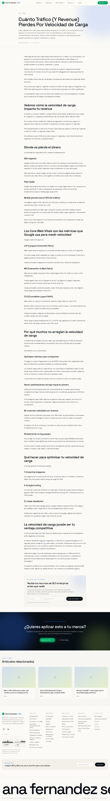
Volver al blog (64, 640)
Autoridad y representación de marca (35, 725)
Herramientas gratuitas (84, 719)
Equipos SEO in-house (68, 734)
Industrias (48, 3)
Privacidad (86, 798)
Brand (63, 724)
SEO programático (35, 730)
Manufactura (49, 729)
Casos (80, 3)
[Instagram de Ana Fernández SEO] (4, 729)
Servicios (38, 3)
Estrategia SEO (34, 716)
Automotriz (49, 732)
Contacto (97, 729)
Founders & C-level (67, 716)
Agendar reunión (46, 640)
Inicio (20, 13)
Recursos (70, 3)
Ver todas (48, 741)
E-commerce (49, 716)
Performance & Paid (67, 721)
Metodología (59, 3)
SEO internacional (35, 732)
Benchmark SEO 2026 (84, 726)
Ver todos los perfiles (68, 737)
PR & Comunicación (67, 726)
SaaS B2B (48, 719)
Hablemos (102, 3)
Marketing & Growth (67, 719)
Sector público (50, 738)
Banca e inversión (51, 726)
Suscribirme (100, 764)
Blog (24, 13)
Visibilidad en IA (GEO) (36, 735)
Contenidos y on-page (36, 721)
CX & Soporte (66, 729)
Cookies (95, 798)
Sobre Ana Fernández (100, 719)
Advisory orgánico (35, 742)
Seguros (48, 724)
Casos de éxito (82, 716)
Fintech (48, 721)
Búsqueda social (34, 745)
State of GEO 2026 (83, 728)
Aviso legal (104, 798)
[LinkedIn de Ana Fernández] (8, 729)
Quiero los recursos (73, 599)
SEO (44, 543)
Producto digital (66, 732)
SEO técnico (33, 719)
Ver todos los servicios (36, 747)
